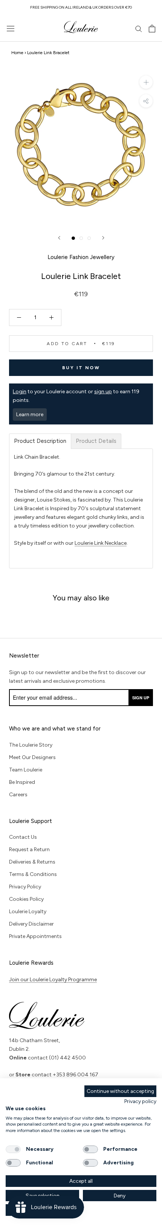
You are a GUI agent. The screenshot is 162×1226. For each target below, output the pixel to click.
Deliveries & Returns (32, 862)
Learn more (29, 414)
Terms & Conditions (33, 874)
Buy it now (81, 367)
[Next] (103, 237)
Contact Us (23, 837)
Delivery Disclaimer (31, 924)
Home (17, 52)
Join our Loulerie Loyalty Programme (53, 979)
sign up (103, 391)
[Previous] (59, 237)
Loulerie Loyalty (27, 911)
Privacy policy (140, 1101)
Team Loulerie (25, 770)
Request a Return (29, 849)
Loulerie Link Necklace (101, 543)
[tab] (40, 441)
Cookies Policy (26, 899)
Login (19, 391)
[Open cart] (152, 28)
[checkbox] (13, 1149)
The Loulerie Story (30, 745)
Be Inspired (22, 782)
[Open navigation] (10, 29)
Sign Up (140, 697)
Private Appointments (35, 936)
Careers (18, 794)
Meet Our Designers (32, 757)
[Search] (138, 28)
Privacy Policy (25, 887)
